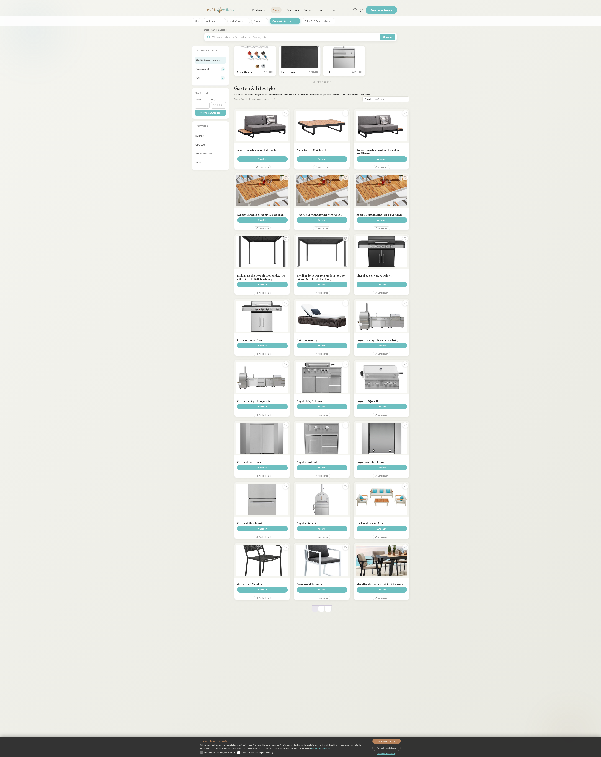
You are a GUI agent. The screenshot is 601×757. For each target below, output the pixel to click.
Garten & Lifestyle (283, 21)
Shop (276, 9)
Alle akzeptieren (386, 741)
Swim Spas (237, 21)
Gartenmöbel (209, 69)
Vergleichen (264, 167)
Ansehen (262, 159)
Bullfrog (199, 135)
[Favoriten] (355, 10)
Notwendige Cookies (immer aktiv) (219, 752)
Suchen (387, 37)
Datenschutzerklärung (321, 748)
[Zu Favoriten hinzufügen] (286, 113)
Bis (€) (213, 100)
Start (206, 30)
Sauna (258, 21)
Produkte (257, 10)
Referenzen (293, 9)
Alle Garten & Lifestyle (207, 60)
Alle (197, 21)
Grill (209, 78)
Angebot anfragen (381, 9)
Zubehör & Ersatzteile (317, 21)
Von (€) (198, 100)
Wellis (198, 162)
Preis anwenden (212, 113)
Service (308, 9)
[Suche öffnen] (334, 10)
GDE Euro (200, 144)
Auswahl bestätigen (386, 748)
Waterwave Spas (203, 153)
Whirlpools (213, 21)
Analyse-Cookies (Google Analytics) (257, 752)
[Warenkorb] (361, 10)
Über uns (321, 9)
